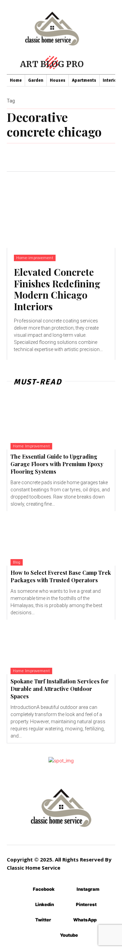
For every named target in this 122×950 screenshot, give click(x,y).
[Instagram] (67, 890)
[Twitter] (25, 920)
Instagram (88, 889)
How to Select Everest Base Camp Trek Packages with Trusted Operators (61, 576)
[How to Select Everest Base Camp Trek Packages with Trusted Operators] (61, 538)
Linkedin (44, 904)
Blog (16, 562)
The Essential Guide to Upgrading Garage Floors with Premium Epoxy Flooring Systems (57, 464)
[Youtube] (50, 935)
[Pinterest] (66, 905)
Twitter (43, 919)
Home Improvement (31, 446)
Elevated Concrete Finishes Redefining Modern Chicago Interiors (57, 289)
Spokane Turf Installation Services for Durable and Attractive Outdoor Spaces (60, 689)
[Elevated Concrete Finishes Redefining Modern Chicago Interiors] (61, 210)
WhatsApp (85, 919)
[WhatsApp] (63, 920)
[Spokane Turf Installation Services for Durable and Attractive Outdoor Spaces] (61, 647)
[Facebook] (23, 890)
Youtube (69, 935)
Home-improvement (34, 258)
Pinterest (86, 904)
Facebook (44, 889)
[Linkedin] (25, 905)
